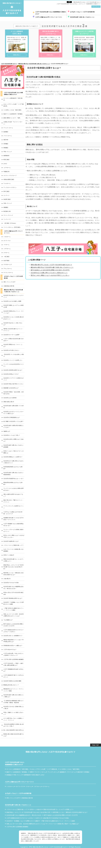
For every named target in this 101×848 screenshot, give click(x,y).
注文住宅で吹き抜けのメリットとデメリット (13, 296)
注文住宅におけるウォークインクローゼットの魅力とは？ (13, 412)
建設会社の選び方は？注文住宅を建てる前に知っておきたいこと (52, 267)
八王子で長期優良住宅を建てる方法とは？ (13, 670)
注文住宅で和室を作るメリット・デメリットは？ (13, 312)
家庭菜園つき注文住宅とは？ (11, 388)
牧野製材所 (6, 155)
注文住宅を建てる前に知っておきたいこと (82, 17)
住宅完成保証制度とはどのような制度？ (12, 467)
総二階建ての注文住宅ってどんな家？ (13, 421)
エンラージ (6, 195)
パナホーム (6, 244)
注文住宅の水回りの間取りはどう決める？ (13, 440)
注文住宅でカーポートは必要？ (11, 334)
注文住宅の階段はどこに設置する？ (12, 457)
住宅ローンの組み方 (8, 555)
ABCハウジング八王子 (9, 282)
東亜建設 (5, 147)
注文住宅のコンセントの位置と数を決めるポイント (13, 318)
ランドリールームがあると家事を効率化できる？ (13, 489)
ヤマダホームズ (7, 264)
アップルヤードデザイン (9, 187)
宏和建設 (5, 143)
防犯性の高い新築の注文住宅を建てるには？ (13, 735)
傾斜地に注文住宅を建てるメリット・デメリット (13, 329)
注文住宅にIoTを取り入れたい (11, 350)
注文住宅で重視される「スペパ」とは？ (12, 345)
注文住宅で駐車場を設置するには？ (12, 598)
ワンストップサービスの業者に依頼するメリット (13, 530)
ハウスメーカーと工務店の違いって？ (13, 545)
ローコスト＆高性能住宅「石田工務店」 (12, 99)
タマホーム (6, 252)
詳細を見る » (17, 55)
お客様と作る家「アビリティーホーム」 (12, 122)
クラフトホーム (7, 135)
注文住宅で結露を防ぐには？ (11, 541)
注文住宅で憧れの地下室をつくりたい (13, 384)
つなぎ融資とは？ (8, 620)
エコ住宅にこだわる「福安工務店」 (12, 110)
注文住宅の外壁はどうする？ (11, 374)
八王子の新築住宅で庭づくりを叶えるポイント (13, 676)
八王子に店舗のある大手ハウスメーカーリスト (48, 17)
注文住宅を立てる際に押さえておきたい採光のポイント (49, 273)
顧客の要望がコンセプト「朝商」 (12, 118)
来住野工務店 (7, 199)
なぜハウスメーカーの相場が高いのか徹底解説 (13, 550)
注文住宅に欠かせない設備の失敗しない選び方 (13, 707)
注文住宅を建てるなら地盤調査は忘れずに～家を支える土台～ (13, 587)
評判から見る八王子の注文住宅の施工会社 (13, 593)
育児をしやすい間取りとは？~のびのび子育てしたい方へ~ (50, 275)
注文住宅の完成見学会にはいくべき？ (13, 478)
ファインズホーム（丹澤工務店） (12, 227)
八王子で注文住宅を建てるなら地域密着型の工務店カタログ (50, 13)
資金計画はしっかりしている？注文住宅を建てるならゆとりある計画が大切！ (13, 566)
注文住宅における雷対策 (9, 397)
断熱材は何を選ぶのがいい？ (11, 685)
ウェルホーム (7, 183)
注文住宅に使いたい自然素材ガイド (12, 635)
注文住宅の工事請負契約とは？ (11, 417)
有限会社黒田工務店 (8, 179)
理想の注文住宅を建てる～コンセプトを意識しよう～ (13, 560)
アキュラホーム (7, 268)
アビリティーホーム (40, 772)
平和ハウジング (7, 151)
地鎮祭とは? (6, 431)
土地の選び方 (7, 578)
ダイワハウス (7, 240)
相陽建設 (5, 207)
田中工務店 (6, 191)
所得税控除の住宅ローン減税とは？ (12, 645)
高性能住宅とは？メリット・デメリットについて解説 (13, 689)
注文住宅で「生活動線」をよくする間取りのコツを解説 (13, 603)
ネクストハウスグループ (9, 175)
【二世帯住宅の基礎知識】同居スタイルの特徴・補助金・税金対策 (13, 701)
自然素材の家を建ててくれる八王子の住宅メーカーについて (13, 518)
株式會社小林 (7, 211)
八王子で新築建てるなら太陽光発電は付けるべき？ (13, 524)
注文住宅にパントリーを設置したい (12, 360)
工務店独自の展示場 (8, 286)
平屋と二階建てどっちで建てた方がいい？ (13, 713)
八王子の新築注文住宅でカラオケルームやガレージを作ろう (13, 630)
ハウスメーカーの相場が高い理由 (57, 824)
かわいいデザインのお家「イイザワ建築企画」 (13, 105)
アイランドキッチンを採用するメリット (13, 507)
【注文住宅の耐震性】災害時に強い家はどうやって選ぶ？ (13, 725)
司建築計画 (6, 171)
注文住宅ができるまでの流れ (11, 582)
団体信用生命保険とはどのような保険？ (12, 483)
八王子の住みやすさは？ (9, 649)
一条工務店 (6, 256)
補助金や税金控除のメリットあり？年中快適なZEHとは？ (13, 640)
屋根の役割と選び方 (8, 401)
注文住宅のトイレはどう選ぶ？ (11, 435)
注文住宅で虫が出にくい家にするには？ (12, 323)
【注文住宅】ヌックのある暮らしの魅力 (13, 355)
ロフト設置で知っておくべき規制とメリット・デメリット (13, 719)
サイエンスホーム (8, 272)
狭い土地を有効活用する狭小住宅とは (13, 730)
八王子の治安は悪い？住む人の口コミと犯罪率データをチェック (13, 654)
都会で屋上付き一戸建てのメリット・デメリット (13, 501)
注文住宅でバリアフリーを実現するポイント (13, 379)
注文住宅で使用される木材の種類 (12, 681)
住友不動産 (6, 260)
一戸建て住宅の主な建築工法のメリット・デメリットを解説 (13, 609)
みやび (5, 163)
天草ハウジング (7, 203)
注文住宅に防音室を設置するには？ (12, 370)
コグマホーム (7, 167)
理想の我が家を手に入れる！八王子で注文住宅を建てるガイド (87, 2)
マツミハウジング (8, 215)
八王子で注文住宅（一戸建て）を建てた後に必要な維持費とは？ (13, 664)
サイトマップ (96, 6)
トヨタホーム (7, 236)
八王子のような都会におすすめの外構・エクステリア (12, 512)
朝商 (31, 772)
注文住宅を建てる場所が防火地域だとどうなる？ (13, 426)
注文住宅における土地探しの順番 (12, 301)
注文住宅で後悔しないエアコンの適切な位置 (13, 306)
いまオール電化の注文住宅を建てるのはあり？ (13, 339)
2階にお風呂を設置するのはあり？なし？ (13, 495)
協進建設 (5, 131)
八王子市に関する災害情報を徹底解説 (13, 659)
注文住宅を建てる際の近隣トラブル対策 (13, 406)
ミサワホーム (7, 248)
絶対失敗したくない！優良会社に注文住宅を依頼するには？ (13, 573)
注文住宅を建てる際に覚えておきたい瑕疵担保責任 (13, 473)
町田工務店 (6, 159)
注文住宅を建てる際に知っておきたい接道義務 (13, 446)
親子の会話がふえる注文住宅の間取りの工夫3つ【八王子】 (50, 270)
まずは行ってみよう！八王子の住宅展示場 (82, 12)
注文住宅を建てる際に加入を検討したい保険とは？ (13, 695)
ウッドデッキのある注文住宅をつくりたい (13, 365)
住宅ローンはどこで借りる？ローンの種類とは (13, 452)
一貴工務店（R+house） (10, 223)
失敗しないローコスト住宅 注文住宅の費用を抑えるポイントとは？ (13, 615)
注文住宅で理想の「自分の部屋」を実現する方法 (13, 392)
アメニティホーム (8, 127)
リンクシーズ (7, 219)
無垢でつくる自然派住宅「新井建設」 (13, 114)
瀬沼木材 (5, 139)
